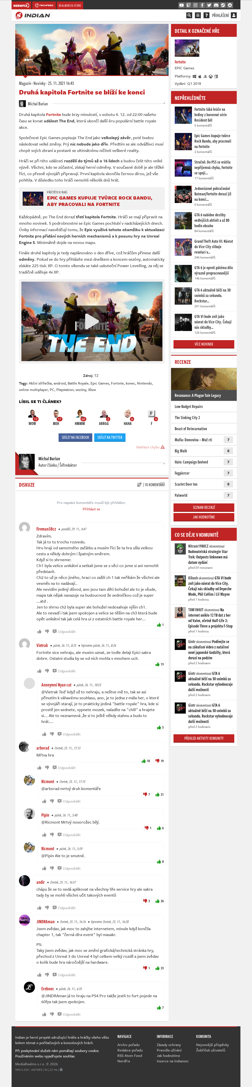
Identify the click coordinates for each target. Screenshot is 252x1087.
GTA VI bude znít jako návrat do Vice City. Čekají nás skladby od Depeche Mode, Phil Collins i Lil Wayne (210, 586)
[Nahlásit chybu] (61, 1069)
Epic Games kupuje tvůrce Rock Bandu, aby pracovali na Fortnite (99, 200)
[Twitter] (209, 5)
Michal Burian (37, 103)
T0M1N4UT (196, 610)
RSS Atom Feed (129, 1055)
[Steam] (223, 5)
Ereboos (47, 989)
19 (162, 760)
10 (148, 760)
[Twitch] (188, 5)
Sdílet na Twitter (109, 437)
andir (40, 882)
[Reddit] (230, 5)
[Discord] (216, 5)
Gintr (191, 642)
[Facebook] (202, 5)
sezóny (81, 389)
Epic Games (100, 383)
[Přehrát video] (92, 321)
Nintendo (144, 383)
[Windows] (194, 76)
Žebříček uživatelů (210, 1050)
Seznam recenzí (204, 507)
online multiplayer (33, 389)
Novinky (39, 83)
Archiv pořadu (128, 1044)
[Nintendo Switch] (216, 76)
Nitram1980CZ (198, 546)
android (60, 383)
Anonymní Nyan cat (56, 685)
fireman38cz (46, 529)
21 (162, 794)
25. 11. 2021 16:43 (61, 83)
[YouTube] (181, 5)
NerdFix (123, 1060)
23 (162, 968)
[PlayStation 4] (205, 76)
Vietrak (42, 645)
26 (162, 900)
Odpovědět (67, 631)
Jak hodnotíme (204, 517)
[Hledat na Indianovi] (189, 15)
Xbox (92, 389)
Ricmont (47, 781)
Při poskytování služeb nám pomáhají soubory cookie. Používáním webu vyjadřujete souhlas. (57, 1053)
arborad (42, 748)
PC (52, 389)
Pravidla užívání (169, 1050)
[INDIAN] (32, 15)
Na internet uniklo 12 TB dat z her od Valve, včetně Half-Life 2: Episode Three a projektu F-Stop (210, 618)
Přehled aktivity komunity (204, 738)
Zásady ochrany (169, 1044)
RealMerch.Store (70, 5)
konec (130, 383)
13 (162, 664)
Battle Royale (78, 383)
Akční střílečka (40, 383)
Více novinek (204, 344)
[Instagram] (195, 5)
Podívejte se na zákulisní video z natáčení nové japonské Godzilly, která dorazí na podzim (209, 650)
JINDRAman (45, 921)
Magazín (25, 83)
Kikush (193, 578)
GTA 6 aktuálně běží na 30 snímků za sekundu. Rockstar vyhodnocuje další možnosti (210, 681)
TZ (96, 375)
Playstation (65, 389)
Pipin (45, 815)
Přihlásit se (91, 509)
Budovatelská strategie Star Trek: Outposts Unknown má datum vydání (208, 557)
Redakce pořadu (130, 1050)
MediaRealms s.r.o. (30, 1064)
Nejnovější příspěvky (212, 1044)
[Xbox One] (211, 76)
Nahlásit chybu (148, 447)
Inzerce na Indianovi (173, 1060)
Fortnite (117, 383)
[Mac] (200, 76)
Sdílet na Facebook (75, 437)
